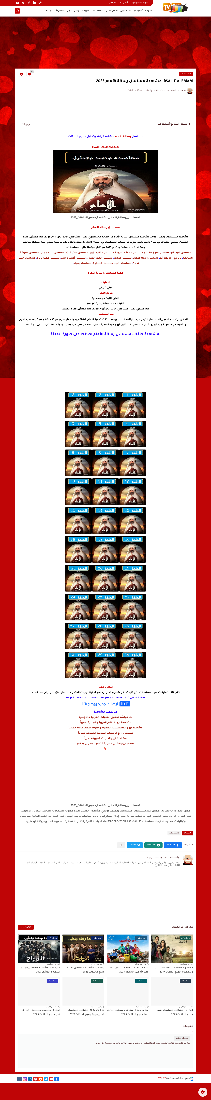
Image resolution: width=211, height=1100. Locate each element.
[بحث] (17, 11)
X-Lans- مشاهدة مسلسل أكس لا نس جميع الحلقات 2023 (41, 1012)
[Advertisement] (105, 43)
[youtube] (18, 3)
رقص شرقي (73, 11)
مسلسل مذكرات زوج (102, 253)
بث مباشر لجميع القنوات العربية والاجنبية (106, 717)
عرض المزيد (26, 927)
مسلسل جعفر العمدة (100, 258)
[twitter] (23, 3)
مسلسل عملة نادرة (48, 258)
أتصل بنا (124, 3)
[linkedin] (34, 3)
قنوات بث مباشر (143, 11)
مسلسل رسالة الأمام (145, 258)
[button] (173, 845)
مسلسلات (97, 11)
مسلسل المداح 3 (103, 263)
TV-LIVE (162, 1078)
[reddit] (40, 1079)
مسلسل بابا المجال (52, 253)
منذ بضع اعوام (184, 964)
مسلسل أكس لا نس (73, 258)
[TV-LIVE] (175, 8)
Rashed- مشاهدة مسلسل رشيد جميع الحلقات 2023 (175, 1012)
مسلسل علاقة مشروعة (129, 253)
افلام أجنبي (112, 11)
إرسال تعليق (182, 1038)
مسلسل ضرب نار (181, 253)
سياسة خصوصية (140, 3)
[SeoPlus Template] (192, 1078)
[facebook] (29, 3)
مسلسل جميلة (82, 263)
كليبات (85, 11)
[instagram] (25, 1079)
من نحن (112, 3)
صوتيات (49, 11)
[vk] (19, 1079)
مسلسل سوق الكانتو (156, 253)
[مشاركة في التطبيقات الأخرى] (121, 845)
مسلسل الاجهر (123, 258)
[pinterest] (40, 3)
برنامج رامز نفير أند (170, 258)
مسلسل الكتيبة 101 (77, 253)
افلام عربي (125, 11)
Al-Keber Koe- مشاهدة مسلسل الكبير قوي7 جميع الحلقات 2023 (86, 1012)
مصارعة (60, 11)
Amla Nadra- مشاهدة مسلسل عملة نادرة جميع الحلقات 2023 (128, 1012)
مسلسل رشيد (122, 263)
